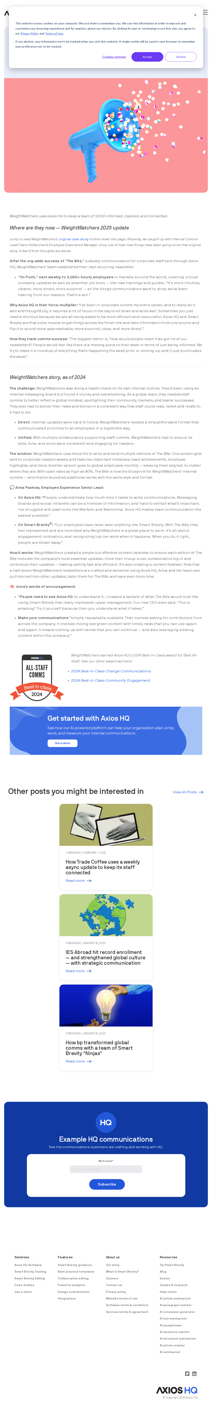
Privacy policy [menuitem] (116, 1292)
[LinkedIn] (194, 1374)
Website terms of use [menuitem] (122, 1298)
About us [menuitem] (113, 1257)
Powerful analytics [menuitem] (71, 1285)
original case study (74, 239)
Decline (181, 57)
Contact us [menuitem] (114, 1285)
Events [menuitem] (165, 1278)
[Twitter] (187, 1374)
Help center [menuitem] (168, 1292)
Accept (147, 57)
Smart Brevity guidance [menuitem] (75, 1265)
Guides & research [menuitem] (174, 1285)
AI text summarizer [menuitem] (173, 1318)
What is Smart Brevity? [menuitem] (122, 1271)
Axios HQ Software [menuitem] (28, 1265)
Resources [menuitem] (168, 1257)
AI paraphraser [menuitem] (171, 1325)
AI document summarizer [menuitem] (178, 1338)
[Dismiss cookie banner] (195, 15)
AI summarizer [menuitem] (170, 1352)
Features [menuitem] (65, 1257)
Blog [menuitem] (163, 1271)
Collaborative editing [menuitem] (73, 1278)
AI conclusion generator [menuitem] (177, 1312)
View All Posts (185, 792)
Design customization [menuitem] (74, 1292)
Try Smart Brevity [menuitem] (172, 1265)
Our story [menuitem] (113, 1265)
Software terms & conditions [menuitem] (127, 1305)
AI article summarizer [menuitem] (175, 1298)
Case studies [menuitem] (24, 1285)
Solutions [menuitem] (21, 1257)
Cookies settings (114, 57)
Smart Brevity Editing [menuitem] (29, 1278)
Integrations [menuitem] (67, 1298)
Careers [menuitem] (112, 1278)
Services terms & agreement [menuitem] (127, 1312)
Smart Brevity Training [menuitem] (30, 1271)
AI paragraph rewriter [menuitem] (176, 1305)
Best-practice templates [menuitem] (76, 1271)
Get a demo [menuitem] (23, 1292)
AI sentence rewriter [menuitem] (175, 1332)
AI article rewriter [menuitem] (172, 1345)
